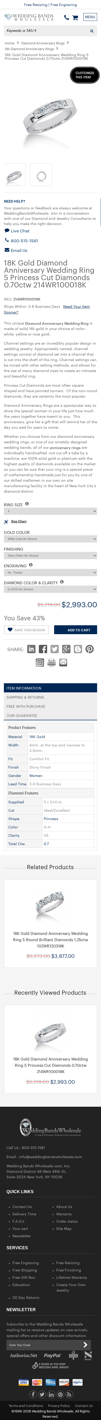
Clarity (14, 835)
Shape (13, 818)
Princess (51, 818)
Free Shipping (24, 1269)
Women (35, 775)
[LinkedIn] (51, 1395)
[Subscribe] (86, 1345)
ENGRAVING (16, 565)
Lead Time (17, 783)
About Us (64, 1206)
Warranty (64, 1213)
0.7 (46, 843)
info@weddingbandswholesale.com (50, 1156)
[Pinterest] (60, 1395)
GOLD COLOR (17, 532)
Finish (13, 767)
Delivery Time (24, 1213)
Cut (11, 810)
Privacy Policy (59, 1405)
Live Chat (20, 230)
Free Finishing (68, 1269)
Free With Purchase (25, 705)
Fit (10, 758)
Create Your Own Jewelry (71, 1287)
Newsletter (21, 1235)
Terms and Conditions (26, 1405)
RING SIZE (14, 504)
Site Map (63, 1228)
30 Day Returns (25, 1297)
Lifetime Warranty (71, 1277)
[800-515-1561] (66, 17)
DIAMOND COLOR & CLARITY (31, 582)
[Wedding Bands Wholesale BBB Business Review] (73, 1355)
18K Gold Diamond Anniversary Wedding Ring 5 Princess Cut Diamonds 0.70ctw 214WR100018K (50, 1065)
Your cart (20, 1228)
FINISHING (13, 549)
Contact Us (22, 1206)
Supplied (16, 801)
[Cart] (75, 17)
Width (13, 744)
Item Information (23, 686)
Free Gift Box (23, 1277)
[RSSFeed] (69, 1395)
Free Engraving (25, 1262)
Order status (67, 1221)
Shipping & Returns (25, 696)
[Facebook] (33, 1395)
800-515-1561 (24, 240)
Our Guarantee (21, 714)
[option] (50, 923)
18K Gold (37, 736)
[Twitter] (42, 1395)
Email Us (18, 250)
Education (21, 1284)
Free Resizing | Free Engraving (50, 4)
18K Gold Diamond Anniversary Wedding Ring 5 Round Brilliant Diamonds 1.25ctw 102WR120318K (50, 939)
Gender (14, 775)
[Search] (92, 31)
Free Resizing (68, 1262)
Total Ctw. (16, 843)
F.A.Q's (18, 1221)
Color (13, 826)
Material (15, 736)
